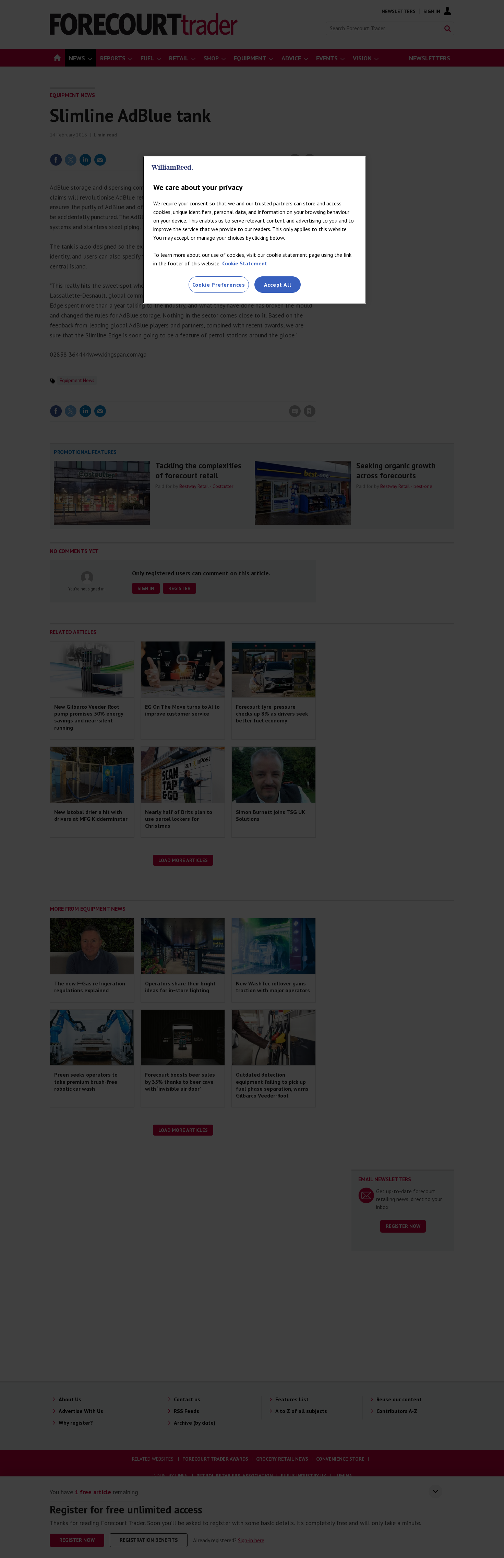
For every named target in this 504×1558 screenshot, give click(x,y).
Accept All (277, 284)
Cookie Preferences (218, 284)
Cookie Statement (244, 263)
